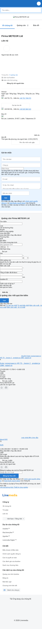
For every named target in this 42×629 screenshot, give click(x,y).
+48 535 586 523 (25, 109)
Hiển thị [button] (16, 98)
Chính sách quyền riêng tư (12, 554)
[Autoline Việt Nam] (14, 3)
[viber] (15, 101)
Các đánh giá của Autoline (11, 561)
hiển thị (5, 292)
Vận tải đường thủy (7, 487)
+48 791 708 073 (25, 98)
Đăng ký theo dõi (9, 476)
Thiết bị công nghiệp (21, 487)
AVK (1, 445)
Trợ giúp (5, 510)
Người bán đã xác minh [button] (10, 55)
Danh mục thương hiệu (10, 565)
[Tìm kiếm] (39, 10)
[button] (39, 3)
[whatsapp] (7, 100)
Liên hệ (5, 514)
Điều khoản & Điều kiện (11, 550)
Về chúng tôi (7, 506)
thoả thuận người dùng (17, 203)
